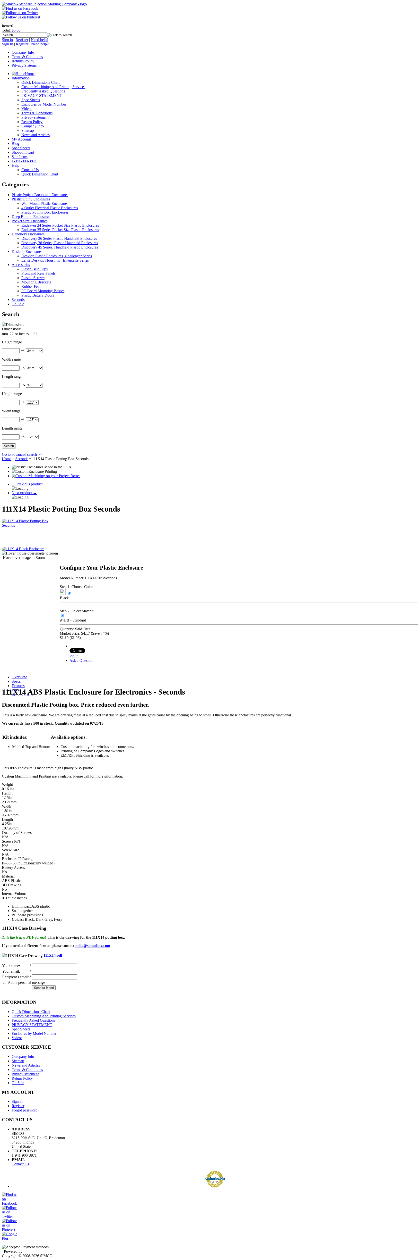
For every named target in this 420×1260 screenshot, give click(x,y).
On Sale (18, 304)
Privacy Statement (25, 65)
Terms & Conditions (27, 57)
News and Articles (35, 135)
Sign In (7, 44)
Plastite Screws (32, 278)
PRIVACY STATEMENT (41, 95)
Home (30, 74)
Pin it (74, 656)
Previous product (27, 484)
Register (22, 40)
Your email (10, 971)
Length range (12, 376)
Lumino (29, 1251)
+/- (23, 350)
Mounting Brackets (36, 282)
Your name (10, 966)
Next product (24, 493)
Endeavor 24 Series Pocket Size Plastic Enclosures (60, 225)
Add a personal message (26, 982)
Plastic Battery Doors (37, 295)
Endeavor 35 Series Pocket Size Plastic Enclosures (60, 230)
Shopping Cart (23, 152)
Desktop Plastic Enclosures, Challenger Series (56, 256)
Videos (26, 109)
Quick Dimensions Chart (40, 82)
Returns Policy (23, 61)
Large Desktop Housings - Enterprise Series (55, 260)
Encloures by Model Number (43, 104)
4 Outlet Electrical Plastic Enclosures (49, 208)
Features (18, 686)
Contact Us (20, 1164)
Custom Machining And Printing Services (53, 87)
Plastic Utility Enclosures (31, 199)
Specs (16, 681)
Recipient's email (15, 977)
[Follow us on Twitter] (20, 13)
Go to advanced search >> (22, 454)
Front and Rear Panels (38, 273)
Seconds (18, 300)
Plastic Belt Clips (34, 269)
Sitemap (27, 130)
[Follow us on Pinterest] (21, 17)
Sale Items (19, 157)
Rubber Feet (30, 286)
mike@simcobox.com (92, 946)
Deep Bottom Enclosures (31, 217)
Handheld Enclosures (28, 234)
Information (21, 78)
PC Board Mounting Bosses (42, 291)
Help (15, 165)
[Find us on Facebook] (20, 8)
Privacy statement (34, 117)
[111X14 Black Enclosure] (23, 549)
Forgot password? (25, 1110)
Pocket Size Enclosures (29, 221)
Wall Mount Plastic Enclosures (44, 203)
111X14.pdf (53, 955)
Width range (11, 359)
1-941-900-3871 (24, 161)
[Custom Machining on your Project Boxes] (46, 476)
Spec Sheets (30, 100)
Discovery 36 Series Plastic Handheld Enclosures (59, 238)
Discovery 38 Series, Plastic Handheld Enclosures (59, 243)
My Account (21, 139)
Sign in (7, 40)
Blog (15, 143)
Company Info (23, 52)
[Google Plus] (10, 1238)
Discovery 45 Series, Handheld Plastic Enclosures (59, 247)
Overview (19, 677)
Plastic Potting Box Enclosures (45, 212)
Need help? (39, 40)
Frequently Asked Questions (43, 91)
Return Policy (32, 122)
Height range (12, 342)
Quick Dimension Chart (39, 174)
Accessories (21, 265)
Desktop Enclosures (27, 251)
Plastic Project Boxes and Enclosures (40, 195)
